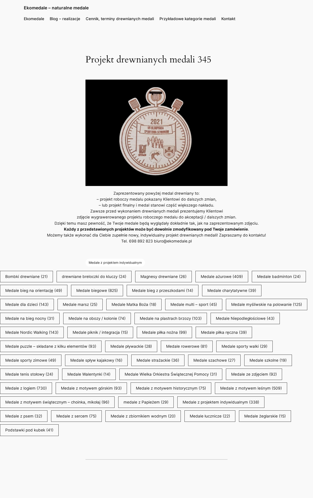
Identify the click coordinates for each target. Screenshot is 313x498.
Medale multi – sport (193, 304)
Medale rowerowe (186, 346)
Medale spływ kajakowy (96, 360)
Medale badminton (279, 276)
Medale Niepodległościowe (245, 318)
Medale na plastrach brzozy (171, 318)
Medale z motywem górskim (91, 388)
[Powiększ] (221, 85)
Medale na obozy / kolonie (97, 318)
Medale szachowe (214, 360)
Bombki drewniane (26, 276)
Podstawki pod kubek (29, 430)
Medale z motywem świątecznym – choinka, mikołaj (57, 402)
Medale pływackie (131, 346)
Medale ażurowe (222, 276)
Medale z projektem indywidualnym (115, 262)
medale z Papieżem (146, 402)
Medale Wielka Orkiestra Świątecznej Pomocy (171, 374)
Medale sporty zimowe (30, 360)
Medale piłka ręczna (224, 332)
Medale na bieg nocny (29, 318)
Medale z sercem (76, 416)
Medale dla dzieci (27, 304)
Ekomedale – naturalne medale (56, 8)
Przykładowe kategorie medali (187, 18)
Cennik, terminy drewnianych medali (120, 18)
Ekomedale (34, 18)
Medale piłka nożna (164, 332)
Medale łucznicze (210, 416)
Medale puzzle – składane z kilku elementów (50, 346)
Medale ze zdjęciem (254, 374)
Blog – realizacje (65, 18)
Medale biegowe (97, 290)
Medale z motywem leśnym (251, 388)
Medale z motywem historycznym (171, 388)
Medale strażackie (158, 360)
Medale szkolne (268, 360)
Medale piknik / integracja (100, 332)
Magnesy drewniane (163, 276)
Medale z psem (23, 416)
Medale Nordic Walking (31, 332)
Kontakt (228, 18)
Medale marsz (80, 304)
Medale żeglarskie (265, 416)
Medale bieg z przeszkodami (162, 290)
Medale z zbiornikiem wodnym (143, 416)
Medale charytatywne (231, 290)
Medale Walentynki (88, 374)
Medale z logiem (26, 388)
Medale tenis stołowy (29, 374)
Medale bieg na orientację (33, 290)
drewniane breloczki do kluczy (94, 276)
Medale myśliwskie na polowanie (266, 304)
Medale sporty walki (244, 346)
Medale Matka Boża (134, 304)
